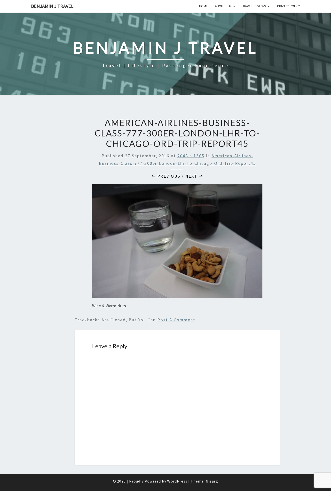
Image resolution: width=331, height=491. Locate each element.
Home (203, 6)
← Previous (165, 176)
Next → (194, 176)
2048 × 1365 (190, 155)
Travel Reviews (254, 6)
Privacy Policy (288, 6)
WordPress (177, 481)
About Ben (223, 6)
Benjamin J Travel (52, 6)
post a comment (176, 320)
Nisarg (212, 481)
